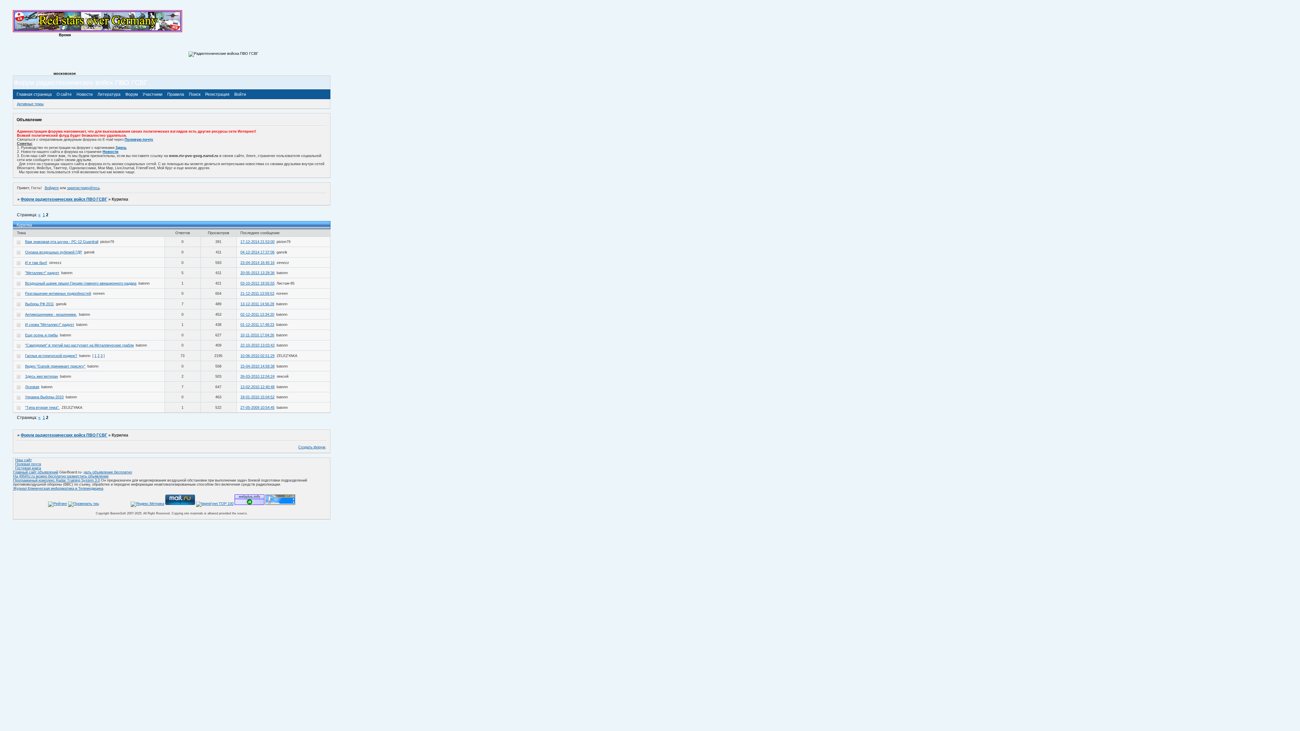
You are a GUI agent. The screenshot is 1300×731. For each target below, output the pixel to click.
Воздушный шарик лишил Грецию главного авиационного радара (80, 283)
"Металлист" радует (42, 273)
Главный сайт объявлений (35, 472)
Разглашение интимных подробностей (58, 293)
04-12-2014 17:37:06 (257, 252)
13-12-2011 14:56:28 (257, 304)
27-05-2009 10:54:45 (257, 407)
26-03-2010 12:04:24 (257, 376)
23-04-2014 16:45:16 (257, 263)
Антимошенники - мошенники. (51, 314)
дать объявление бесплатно (108, 472)
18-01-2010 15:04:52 (257, 397)
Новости (110, 152)
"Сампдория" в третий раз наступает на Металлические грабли (79, 345)
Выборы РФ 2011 (39, 304)
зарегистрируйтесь (83, 188)
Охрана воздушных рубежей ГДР (53, 252)
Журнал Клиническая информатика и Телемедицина (58, 488)
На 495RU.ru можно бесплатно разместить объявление (61, 476)
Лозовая (32, 387)
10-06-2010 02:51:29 (257, 356)
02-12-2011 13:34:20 (257, 314)
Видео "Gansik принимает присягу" (55, 366)
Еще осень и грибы (41, 335)
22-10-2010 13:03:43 (257, 345)
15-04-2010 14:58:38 (257, 366)
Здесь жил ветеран (41, 376)
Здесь (121, 148)
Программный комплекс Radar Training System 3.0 (56, 480)
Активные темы (30, 104)
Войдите (52, 188)
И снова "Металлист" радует (49, 325)
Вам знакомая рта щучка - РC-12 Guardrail (61, 242)
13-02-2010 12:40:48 (257, 387)
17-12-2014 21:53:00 (257, 242)
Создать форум (311, 447)
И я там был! (36, 263)
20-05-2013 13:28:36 (257, 273)
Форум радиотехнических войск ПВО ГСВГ (64, 199)
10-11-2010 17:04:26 (257, 335)
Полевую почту (139, 139)
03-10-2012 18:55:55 (257, 283)
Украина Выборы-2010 (44, 397)
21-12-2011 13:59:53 (257, 293)
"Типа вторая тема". (42, 407)
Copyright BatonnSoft (111, 513)
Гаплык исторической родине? (51, 356)
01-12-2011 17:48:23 (257, 325)
